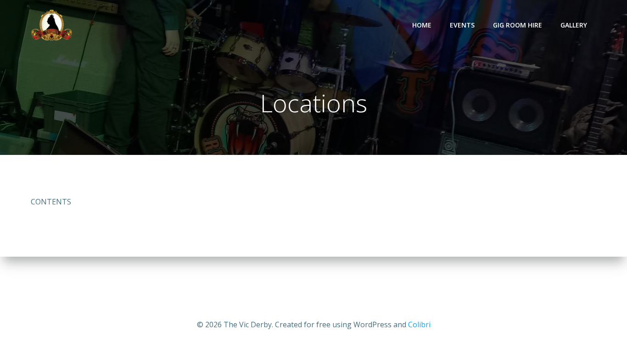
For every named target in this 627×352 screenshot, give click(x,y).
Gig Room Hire (517, 25)
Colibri (419, 324)
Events (462, 25)
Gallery (573, 25)
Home (421, 25)
